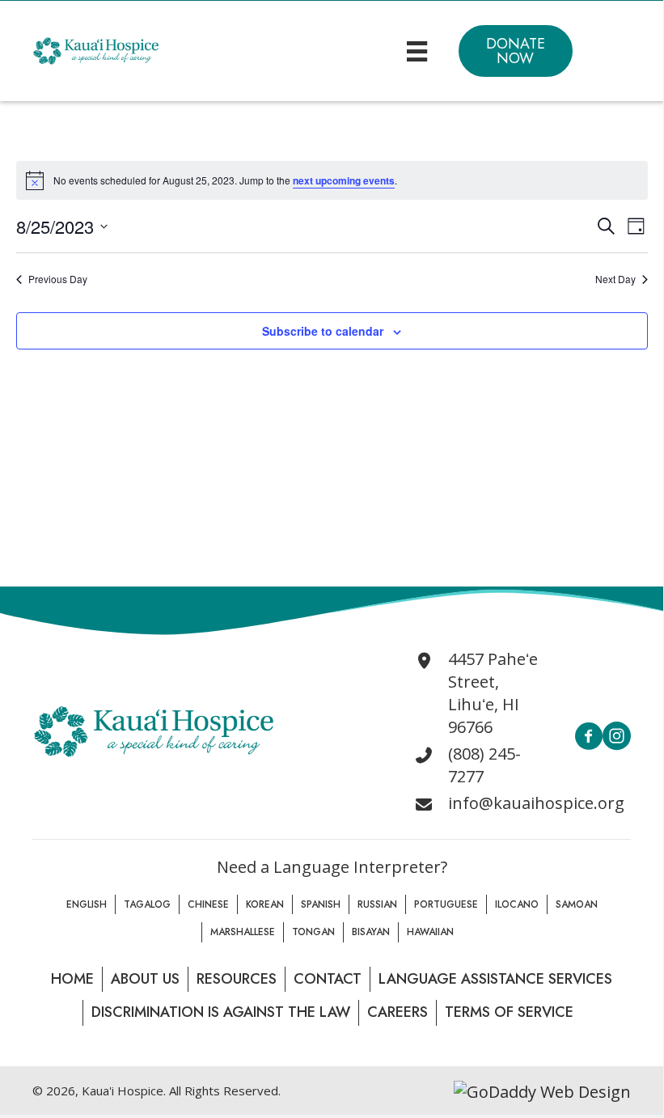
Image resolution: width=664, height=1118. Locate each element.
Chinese (208, 904)
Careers (397, 1012)
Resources (237, 978)
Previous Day (57, 279)
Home (72, 978)
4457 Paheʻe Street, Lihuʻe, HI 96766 (493, 693)
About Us (145, 978)
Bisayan (371, 932)
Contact (328, 978)
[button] (516, 51)
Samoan (577, 904)
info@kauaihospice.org (536, 803)
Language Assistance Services (495, 978)
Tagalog (147, 904)
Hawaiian (430, 932)
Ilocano (517, 904)
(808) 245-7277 (484, 765)
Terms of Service (509, 1012)
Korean (265, 904)
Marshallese (242, 932)
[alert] (332, 180)
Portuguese (446, 904)
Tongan (313, 932)
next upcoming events (344, 180)
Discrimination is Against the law (220, 1012)
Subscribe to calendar (322, 331)
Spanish (320, 904)
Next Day (615, 279)
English (86, 904)
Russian (377, 904)
